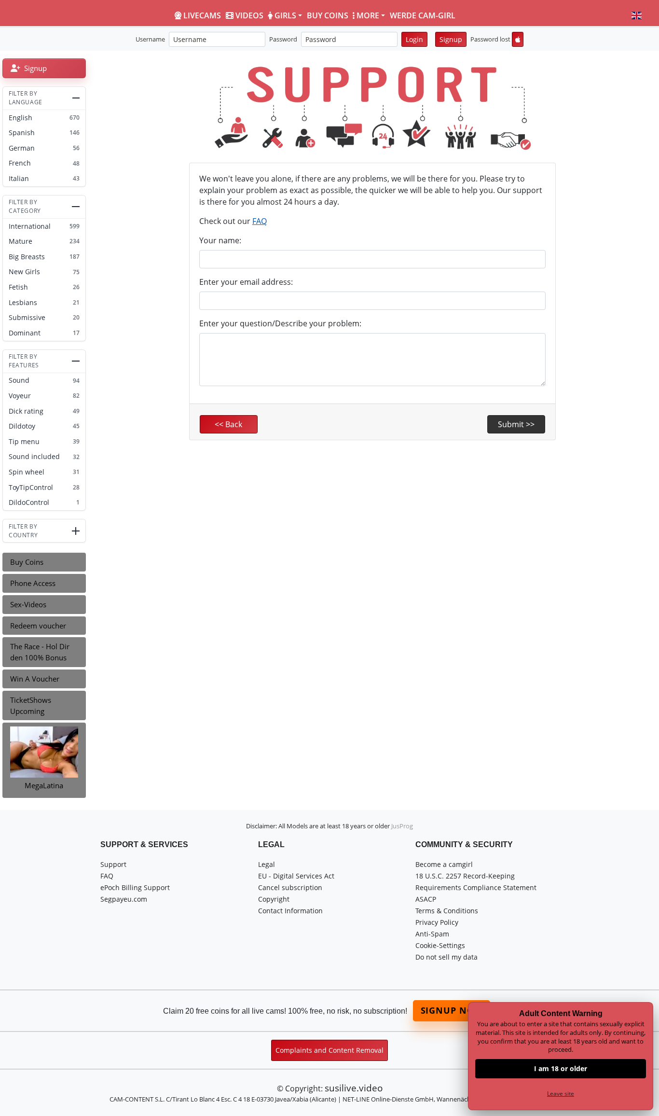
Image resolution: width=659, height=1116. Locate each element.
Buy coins (327, 15)
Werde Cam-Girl (422, 15)
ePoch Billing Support (135, 887)
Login (414, 39)
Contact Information (290, 910)
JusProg (402, 826)
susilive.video (354, 1087)
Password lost (490, 39)
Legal (266, 864)
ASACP (425, 899)
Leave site (560, 1093)
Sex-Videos (28, 604)
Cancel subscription (290, 887)
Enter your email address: (246, 282)
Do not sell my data (446, 957)
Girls (285, 15)
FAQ (259, 221)
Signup (450, 39)
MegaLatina (44, 785)
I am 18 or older (560, 1068)
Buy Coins (26, 562)
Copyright (273, 899)
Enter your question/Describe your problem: (280, 323)
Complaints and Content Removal (329, 1050)
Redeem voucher (38, 625)
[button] (636, 15)
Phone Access (32, 583)
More (368, 15)
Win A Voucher (34, 679)
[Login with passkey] (517, 39)
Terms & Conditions (446, 910)
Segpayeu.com (123, 899)
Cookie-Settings (440, 945)
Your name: (220, 240)
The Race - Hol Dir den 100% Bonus (39, 652)
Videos (249, 15)
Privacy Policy (436, 922)
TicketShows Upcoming (30, 705)
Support (113, 864)
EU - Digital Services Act (296, 875)
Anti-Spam (432, 933)
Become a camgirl (444, 864)
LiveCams (202, 15)
